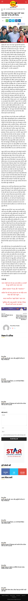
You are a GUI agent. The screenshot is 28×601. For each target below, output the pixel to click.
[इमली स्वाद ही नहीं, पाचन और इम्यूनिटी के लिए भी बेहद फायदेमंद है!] (14, 347)
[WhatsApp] (7, 20)
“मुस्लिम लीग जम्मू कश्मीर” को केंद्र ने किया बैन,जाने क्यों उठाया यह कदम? (14, 303)
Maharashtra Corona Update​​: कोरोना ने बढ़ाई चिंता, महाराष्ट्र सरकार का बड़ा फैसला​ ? (21, 317)
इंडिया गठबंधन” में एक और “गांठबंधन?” (14, 289)
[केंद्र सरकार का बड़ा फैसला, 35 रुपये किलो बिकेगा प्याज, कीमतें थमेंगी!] (14, 369)
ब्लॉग (4, 9)
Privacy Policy (12, 595)
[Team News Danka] (6, 328)
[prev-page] (2, 408)
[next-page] (4, 408)
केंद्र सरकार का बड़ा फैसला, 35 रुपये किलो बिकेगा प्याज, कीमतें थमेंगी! (12, 381)
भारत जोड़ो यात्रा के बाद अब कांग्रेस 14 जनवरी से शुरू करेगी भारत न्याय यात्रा (14, 284)
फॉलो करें (14, 468)
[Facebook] (16, 20)
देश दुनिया (3, 356)
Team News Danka (6, 17)
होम (2, 9)
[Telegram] (10, 20)
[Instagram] (12, 328)
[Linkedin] (19, 20)
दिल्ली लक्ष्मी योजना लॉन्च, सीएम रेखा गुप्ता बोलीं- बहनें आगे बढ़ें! (13, 590)
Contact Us (14, 597)
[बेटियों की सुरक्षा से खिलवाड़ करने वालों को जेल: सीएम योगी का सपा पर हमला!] (14, 392)
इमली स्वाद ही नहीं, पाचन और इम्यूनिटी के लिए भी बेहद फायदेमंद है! (12, 359)
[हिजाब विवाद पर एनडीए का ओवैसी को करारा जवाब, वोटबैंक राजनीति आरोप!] (14, 555)
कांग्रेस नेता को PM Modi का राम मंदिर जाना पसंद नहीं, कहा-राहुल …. (14, 293)
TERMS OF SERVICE (5, 595)
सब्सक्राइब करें (22, 468)
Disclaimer (18, 595)
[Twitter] (13, 20)
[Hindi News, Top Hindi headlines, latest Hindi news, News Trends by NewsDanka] (14, 4)
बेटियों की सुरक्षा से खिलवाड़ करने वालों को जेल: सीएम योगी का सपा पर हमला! (13, 404)
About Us (23, 595)
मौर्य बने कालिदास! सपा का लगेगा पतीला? (7, 316)
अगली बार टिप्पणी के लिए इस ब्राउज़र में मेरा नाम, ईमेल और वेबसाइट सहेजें (14, 435)
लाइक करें (5, 468)
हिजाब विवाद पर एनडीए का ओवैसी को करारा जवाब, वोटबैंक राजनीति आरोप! (13, 567)
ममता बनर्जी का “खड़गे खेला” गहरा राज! (14, 298)
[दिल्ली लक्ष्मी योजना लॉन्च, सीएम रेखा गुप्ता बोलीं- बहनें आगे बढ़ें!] (14, 578)
